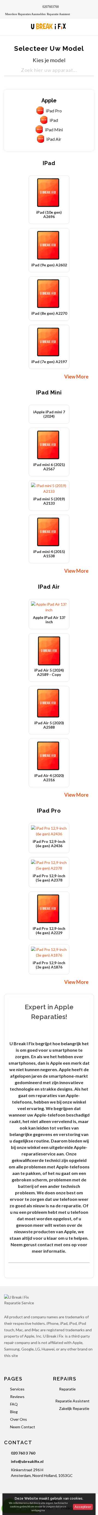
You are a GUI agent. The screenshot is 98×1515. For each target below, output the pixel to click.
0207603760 (50, 7)
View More (77, 377)
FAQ (14, 1404)
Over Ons (18, 1419)
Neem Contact (22, 1426)
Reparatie (67, 1389)
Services (17, 1389)
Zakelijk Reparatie (74, 1408)
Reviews (17, 1396)
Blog (14, 1411)
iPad (54, 120)
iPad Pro (54, 110)
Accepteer (83, 1507)
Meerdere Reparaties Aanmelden (25, 14)
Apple (49, 100)
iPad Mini (54, 129)
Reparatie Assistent (58, 14)
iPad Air (53, 139)
